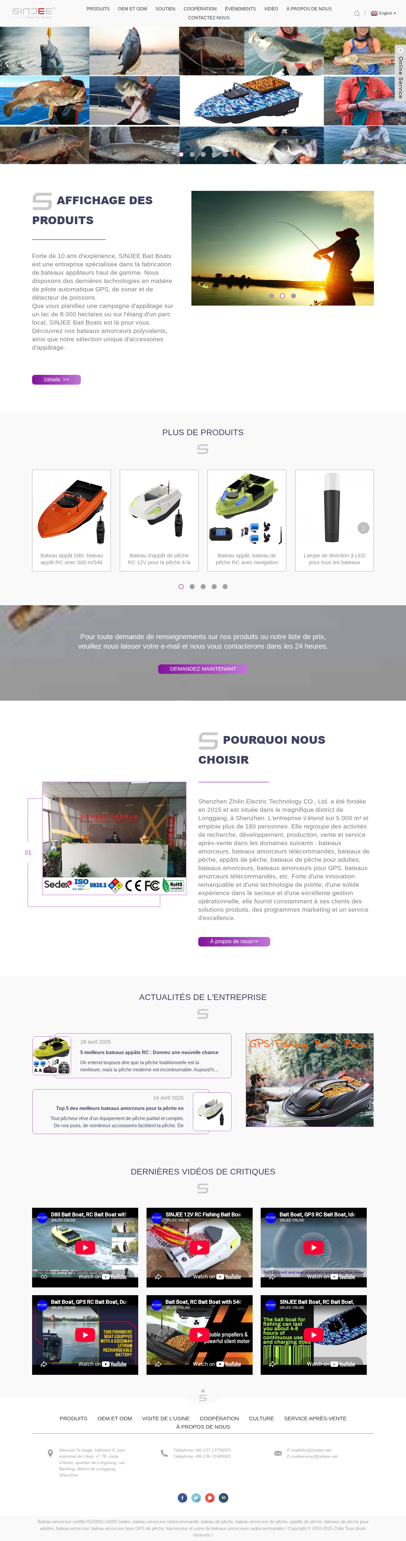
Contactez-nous (209, 17)
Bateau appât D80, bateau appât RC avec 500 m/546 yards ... (71, 559)
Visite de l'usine (166, 1419)
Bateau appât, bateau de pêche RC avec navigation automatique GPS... (247, 559)
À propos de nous (309, 8)
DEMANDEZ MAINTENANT (203, 669)
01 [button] (28, 852)
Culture (261, 1419)
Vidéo (271, 8)
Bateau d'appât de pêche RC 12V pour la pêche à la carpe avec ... (159, 559)
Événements (240, 8)
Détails (56, 380)
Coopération (200, 8)
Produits (98, 8)
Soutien (165, 8)
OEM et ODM (132, 8)
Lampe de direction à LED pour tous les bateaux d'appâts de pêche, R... (335, 559)
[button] (370, 148)
